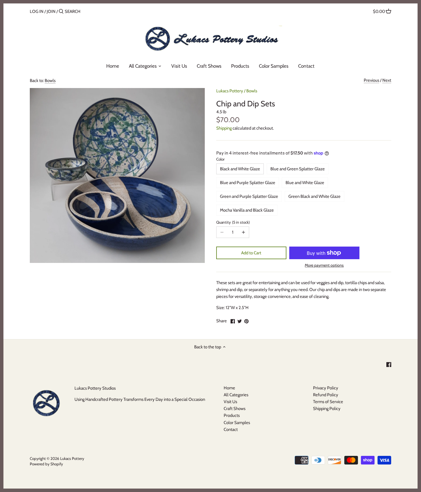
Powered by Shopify (46, 464)
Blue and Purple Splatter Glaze (247, 182)
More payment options (324, 265)
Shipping (224, 128)
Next (386, 80)
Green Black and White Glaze (314, 196)
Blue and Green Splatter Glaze (297, 168)
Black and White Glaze (240, 168)
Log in (37, 11)
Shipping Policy (327, 408)
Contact (231, 429)
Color (220, 159)
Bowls (50, 80)
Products (232, 415)
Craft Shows (234, 408)
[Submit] (61, 11)
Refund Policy (325, 394)
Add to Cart (251, 252)
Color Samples (237, 422)
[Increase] (243, 232)
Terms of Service (328, 401)
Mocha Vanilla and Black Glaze (247, 210)
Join (51, 11)
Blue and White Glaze (305, 182)
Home (229, 388)
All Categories (236, 394)
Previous (371, 80)
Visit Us (230, 401)
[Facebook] (388, 365)
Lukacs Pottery (229, 90)
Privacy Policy (325, 388)
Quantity (232, 222)
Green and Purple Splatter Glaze (249, 196)
